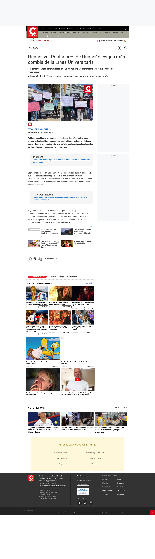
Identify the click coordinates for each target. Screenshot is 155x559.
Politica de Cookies (83, 485)
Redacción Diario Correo (39, 129)
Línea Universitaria (71, 276)
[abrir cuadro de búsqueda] (125, 28)
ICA (100, 32)
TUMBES (62, 36)
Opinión (120, 487)
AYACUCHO (54, 32)
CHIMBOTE (61, 32)
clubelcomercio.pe (53, 512)
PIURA (44, 36)
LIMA (122, 32)
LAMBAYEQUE (115, 32)
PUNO (50, 36)
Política (43, 29)
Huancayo (33, 48)
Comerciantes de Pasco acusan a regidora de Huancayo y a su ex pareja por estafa (69, 76)
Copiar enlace (52, 259)
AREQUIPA (46, 32)
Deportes (62, 29)
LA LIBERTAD (106, 32)
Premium (120, 494)
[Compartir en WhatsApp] (40, 259)
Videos (98, 29)
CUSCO (68, 32)
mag (121, 512)
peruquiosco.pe (112, 512)
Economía (70, 29)
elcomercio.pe (39, 512)
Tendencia (90, 29)
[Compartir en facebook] (119, 48)
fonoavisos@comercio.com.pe (56, 486)
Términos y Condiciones (84, 476)
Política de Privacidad (84, 480)
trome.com (87, 512)
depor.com (76, 512)
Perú (49, 29)
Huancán (53, 276)
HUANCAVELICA (77, 32)
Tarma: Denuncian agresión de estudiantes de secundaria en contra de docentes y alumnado (60, 198)
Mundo (55, 29)
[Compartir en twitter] (125, 48)
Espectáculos (81, 29)
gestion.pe (66, 512)
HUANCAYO (86, 32)
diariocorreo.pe (98, 512)
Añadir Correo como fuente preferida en (112, 40)
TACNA (55, 36)
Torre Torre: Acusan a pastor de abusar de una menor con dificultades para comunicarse (61, 161)
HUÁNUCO (94, 32)
